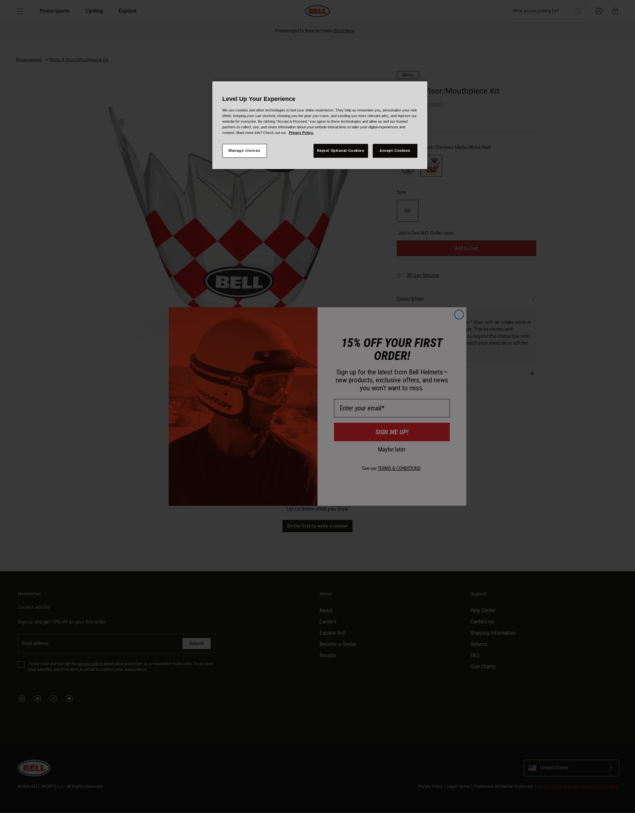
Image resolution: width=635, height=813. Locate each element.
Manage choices (245, 150)
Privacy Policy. (301, 133)
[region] (319, 125)
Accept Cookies (395, 150)
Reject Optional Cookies (340, 150)
